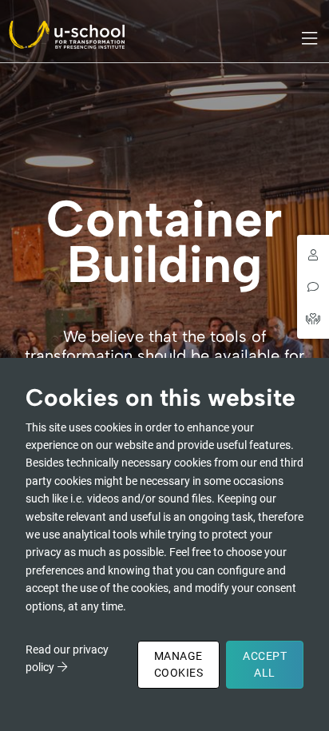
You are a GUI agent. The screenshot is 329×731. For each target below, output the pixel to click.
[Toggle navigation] (310, 38)
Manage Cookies (179, 664)
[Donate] (313, 319)
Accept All (265, 664)
